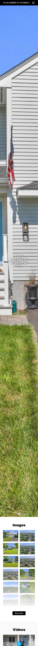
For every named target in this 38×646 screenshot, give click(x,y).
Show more (19, 613)
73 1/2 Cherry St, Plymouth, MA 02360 (17, 3)
